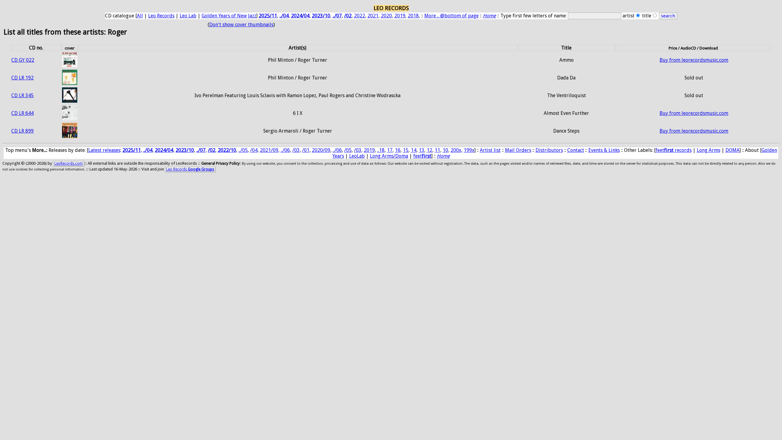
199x (469, 150)
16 (397, 150)
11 (437, 150)
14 (413, 150)
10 (445, 150)
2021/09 (269, 150)
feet (422, 156)
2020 (386, 16)
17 (390, 150)
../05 (243, 150)
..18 (381, 150)
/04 (254, 150)
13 (421, 150)
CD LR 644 (22, 113)
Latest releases (104, 150)
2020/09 (321, 150)
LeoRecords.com (68, 163)
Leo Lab (188, 16)
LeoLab (357, 156)
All (140, 16)
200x (456, 150)
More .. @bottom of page (451, 16)
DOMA (732, 150)
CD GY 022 (22, 60)
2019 (399, 16)
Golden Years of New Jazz (229, 16)
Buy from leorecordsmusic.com (694, 60)
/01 (305, 150)
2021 (372, 16)
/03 (296, 150)
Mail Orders (518, 150)
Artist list (490, 150)
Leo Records (161, 16)
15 (405, 150)
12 (429, 150)
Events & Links (604, 150)
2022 (359, 16)
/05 (348, 150)
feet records (674, 150)
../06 (285, 150)
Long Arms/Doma (389, 156)
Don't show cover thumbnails (241, 25)
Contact (575, 150)
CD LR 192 (22, 78)
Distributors (549, 150)
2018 (413, 16)
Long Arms (708, 150)
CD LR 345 (22, 95)
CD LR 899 (22, 131)
